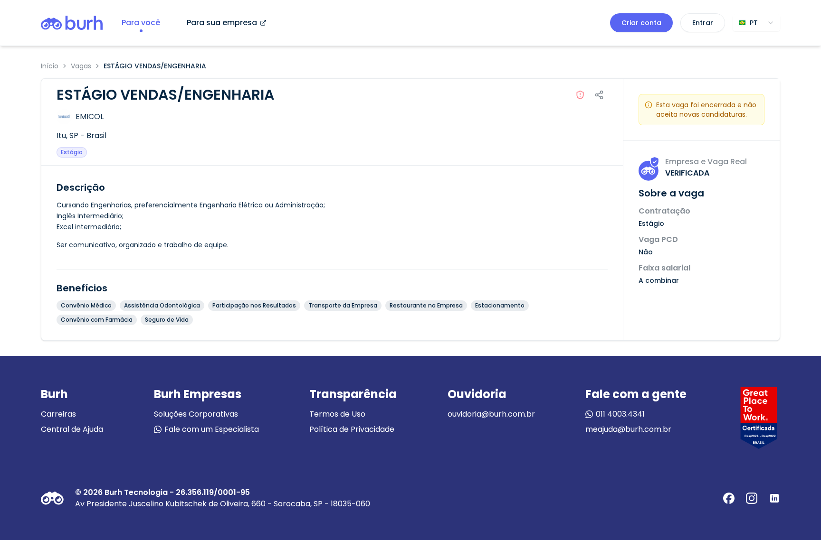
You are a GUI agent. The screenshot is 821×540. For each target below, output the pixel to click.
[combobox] (756, 22)
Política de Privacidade (351, 429)
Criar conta (641, 23)
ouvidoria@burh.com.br (491, 414)
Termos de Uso (337, 414)
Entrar (702, 23)
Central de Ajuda (72, 429)
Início (49, 66)
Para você (141, 22)
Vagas (81, 66)
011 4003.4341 (620, 414)
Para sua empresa (222, 22)
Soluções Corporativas (196, 414)
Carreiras (58, 414)
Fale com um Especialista (211, 429)
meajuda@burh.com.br (628, 429)
